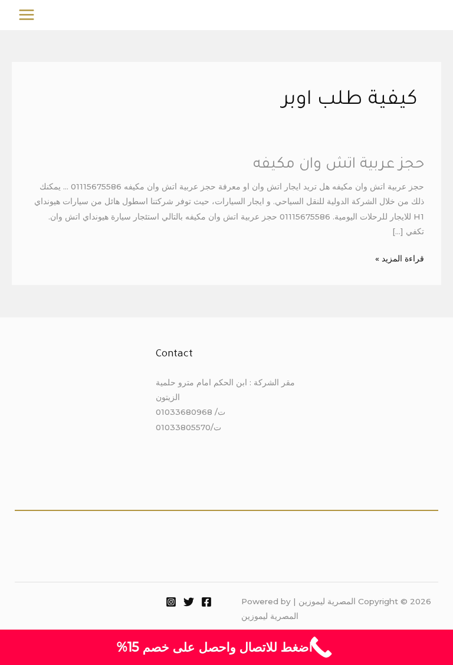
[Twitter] (188, 602)
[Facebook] (206, 602)
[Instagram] (171, 602)
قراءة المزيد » (399, 257)
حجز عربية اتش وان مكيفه (338, 165)
